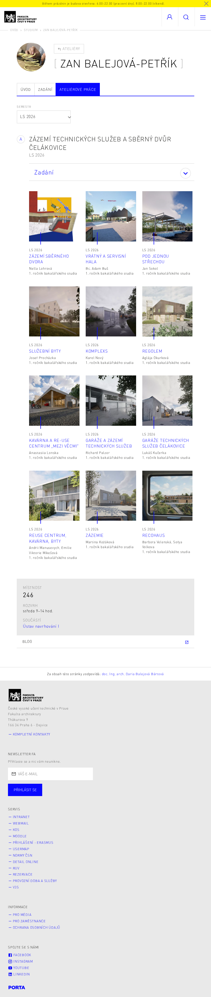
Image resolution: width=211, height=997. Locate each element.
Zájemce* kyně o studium (167, 795)
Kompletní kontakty (31, 734)
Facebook (21, 955)
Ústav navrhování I (41, 626)
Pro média (22, 915)
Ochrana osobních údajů (36, 927)
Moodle (20, 836)
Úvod (14, 30)
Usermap (21, 849)
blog (27, 641)
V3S (16, 887)
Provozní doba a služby (35, 881)
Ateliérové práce (77, 89)
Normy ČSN (22, 855)
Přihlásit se (25, 789)
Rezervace (23, 874)
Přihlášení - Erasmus (33, 842)
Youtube (20, 968)
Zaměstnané (58, 795)
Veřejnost (121, 795)
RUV (16, 868)
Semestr (24, 107)
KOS (16, 830)
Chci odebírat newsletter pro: (41, 787)
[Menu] (203, 16)
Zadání (45, 89)
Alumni (91, 795)
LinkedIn (21, 974)
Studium (31, 30)
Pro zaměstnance (29, 921)
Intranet (21, 817)
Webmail (21, 823)
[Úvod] (26, 695)
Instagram (22, 961)
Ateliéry (70, 48)
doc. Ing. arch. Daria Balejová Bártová (133, 674)
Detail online (26, 862)
